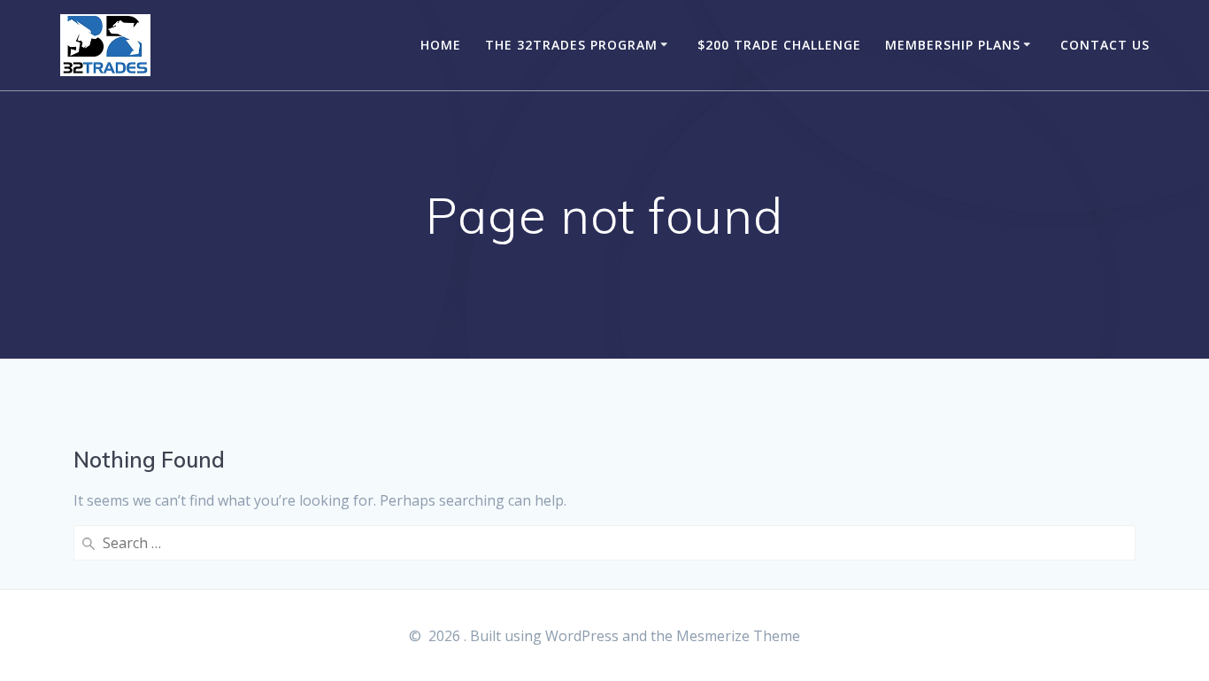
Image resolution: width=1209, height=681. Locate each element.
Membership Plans (952, 44)
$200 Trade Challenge (779, 44)
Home (440, 44)
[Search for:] (604, 543)
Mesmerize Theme (738, 636)
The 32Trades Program (571, 44)
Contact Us (1105, 44)
